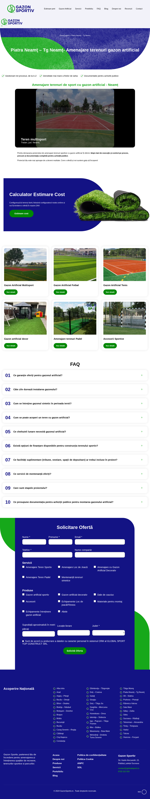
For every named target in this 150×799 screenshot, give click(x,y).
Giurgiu (93, 700)
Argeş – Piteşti (63, 696)
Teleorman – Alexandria (133, 722)
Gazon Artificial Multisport (19, 285)
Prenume (53, 537)
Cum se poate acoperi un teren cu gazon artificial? (41, 417)
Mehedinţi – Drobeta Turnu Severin (98, 736)
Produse (27, 590)
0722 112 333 (123, 771)
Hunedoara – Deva (98, 714)
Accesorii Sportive (113, 339)
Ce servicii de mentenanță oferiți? (32, 474)
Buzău (59, 726)
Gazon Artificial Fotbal (66, 285)
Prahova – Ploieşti (131, 700)
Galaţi (92, 696)
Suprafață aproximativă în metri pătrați (38, 626)
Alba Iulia (60, 688)
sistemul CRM (96, 641)
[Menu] (75, 26)
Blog (106, 9)
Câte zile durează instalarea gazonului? (35, 389)
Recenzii (128, 9)
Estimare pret (49, 9)
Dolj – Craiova (96, 692)
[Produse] (25, 264)
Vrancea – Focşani (131, 737)
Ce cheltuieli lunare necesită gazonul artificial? (39, 431)
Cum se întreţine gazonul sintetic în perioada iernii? (42, 403)
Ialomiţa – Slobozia (98, 717)
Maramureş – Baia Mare (100, 731)
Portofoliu (89, 9)
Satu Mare (127, 707)
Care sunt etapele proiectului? (30, 488)
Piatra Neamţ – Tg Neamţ (133, 692)
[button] (16, 116)
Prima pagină (64, 35)
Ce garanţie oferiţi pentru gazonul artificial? (37, 375)
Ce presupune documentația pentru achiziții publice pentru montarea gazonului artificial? (63, 502)
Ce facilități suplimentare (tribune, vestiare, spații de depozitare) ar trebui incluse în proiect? (65, 460)
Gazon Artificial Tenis (115, 285)
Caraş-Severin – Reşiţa (66, 730)
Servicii (78, 9)
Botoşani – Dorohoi (65, 711)
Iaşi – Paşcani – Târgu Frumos (99, 722)
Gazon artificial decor (16, 339)
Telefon (26, 550)
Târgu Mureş (128, 688)
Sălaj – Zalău (128, 711)
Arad (59, 692)
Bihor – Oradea (63, 703)
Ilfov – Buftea (95, 727)
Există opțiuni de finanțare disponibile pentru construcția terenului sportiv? (55, 446)
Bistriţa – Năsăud (64, 707)
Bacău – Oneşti (63, 700)
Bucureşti (60, 722)
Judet (95, 626)
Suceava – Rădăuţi (131, 718)
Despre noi (116, 9)
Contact (139, 9)
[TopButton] (144, 792)
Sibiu (125, 715)
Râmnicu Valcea (130, 703)
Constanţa (61, 741)
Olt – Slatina (128, 696)
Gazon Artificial (65, 9)
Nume (25, 537)
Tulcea (126, 733)
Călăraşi (60, 733)
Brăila (59, 718)
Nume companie (83, 550)
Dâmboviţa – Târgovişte (100, 688)
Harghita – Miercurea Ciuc (98, 708)
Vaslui (125, 730)
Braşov (59, 715)
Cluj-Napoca (62, 737)
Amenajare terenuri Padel (68, 339)
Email (78, 537)
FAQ (99, 9)
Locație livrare (64, 626)
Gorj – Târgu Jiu (96, 703)
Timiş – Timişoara (130, 726)
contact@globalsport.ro (128, 768)
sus (139, 792)
